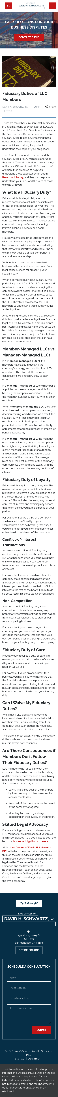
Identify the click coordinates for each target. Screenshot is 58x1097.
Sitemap (19, 1058)
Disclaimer (34, 1058)
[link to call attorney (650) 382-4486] (8, 5)
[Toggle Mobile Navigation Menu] (52, 5)
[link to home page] (31, 5)
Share (52, 106)
